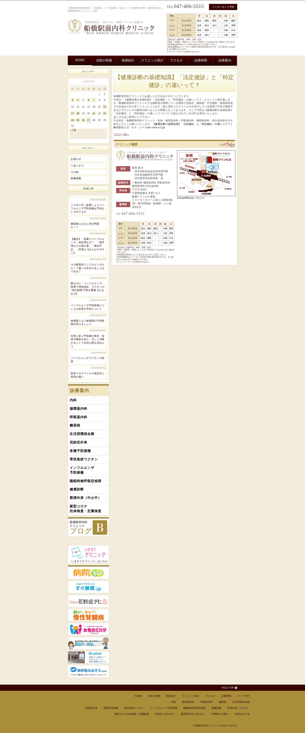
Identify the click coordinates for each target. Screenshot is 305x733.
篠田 (207, 20)
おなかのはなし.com (88, 643)
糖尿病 (75, 425)
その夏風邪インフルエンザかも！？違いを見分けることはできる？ (88, 265)
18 (77, 113)
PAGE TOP (228, 687)
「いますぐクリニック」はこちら (88, 561)
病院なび (88, 572)
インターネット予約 (223, 6)
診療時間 (200, 60)
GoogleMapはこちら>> (191, 197)
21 (93, 113)
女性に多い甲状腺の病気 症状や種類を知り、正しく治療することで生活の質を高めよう (88, 338)
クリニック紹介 (152, 60)
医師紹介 (128, 60)
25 (77, 120)
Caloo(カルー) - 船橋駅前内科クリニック (88, 657)
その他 (75, 172)
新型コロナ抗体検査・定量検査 (85, 508)
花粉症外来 (78, 442)
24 (72, 120)
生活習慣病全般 (82, 434)
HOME (80, 60)
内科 (73, 400)
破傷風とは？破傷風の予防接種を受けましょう (88, 319)
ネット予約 (243, 696)
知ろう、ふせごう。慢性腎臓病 (88, 615)
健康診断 (77, 489)
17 (72, 113)
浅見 (199, 25)
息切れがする (242, 714)
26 (83, 120)
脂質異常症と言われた (193, 714)
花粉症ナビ (88, 601)
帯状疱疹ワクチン (84, 459)
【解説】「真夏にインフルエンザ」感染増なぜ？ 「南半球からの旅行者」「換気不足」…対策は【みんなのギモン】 (88, 243)
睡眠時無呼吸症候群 (85, 481)
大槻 (226, 20)
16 (104, 106)
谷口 (214, 25)
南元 (199, 20)
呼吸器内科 (78, 417)
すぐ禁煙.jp (88, 587)
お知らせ (76, 159)
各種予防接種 (80, 451)
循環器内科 (78, 408)
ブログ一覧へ (121, 134)
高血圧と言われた (165, 714)
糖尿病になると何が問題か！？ (88, 222)
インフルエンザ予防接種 (82, 470)
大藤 (226, 35)
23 (104, 113)
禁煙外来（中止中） (85, 498)
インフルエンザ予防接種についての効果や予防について (88, 304)
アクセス (176, 60)
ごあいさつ (77, 165)
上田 (226, 25)
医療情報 (76, 178)
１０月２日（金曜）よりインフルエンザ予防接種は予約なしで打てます (88, 205)
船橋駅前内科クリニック (81, 528)
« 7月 (73, 130)
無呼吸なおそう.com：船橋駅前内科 (88, 671)
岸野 (233, 25)
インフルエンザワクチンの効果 (88, 357)
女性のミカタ (88, 629)
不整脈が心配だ (220, 714)
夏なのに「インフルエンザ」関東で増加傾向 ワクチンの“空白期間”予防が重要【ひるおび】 (88, 286)
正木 (233, 30)
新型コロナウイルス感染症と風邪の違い (88, 372)
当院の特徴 (104, 60)
